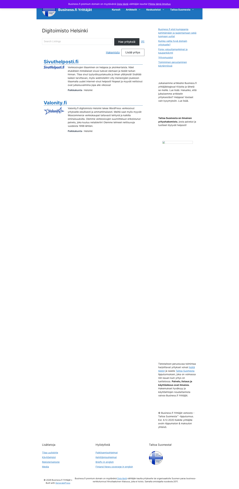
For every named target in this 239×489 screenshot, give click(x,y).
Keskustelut (153, 9)
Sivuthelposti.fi (61, 61)
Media (45, 466)
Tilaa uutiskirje (50, 452)
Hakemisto (113, 52)
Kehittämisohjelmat (106, 457)
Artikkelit (131, 9)
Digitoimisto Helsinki (65, 30)
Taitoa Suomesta (180, 9)
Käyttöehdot (49, 457)
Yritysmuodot (165, 57)
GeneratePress (62, 483)
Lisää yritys (132, 52)
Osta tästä (122, 4)
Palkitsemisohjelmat (107, 452)
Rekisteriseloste (51, 462)
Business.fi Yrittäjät (75, 10)
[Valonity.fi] (54, 114)
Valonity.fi (55, 103)
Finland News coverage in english (114, 466)
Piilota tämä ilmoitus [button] (159, 4)
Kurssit (116, 9)
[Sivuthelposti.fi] (54, 68)
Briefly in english (105, 462)
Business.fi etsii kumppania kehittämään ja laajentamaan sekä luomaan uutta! (177, 33)
